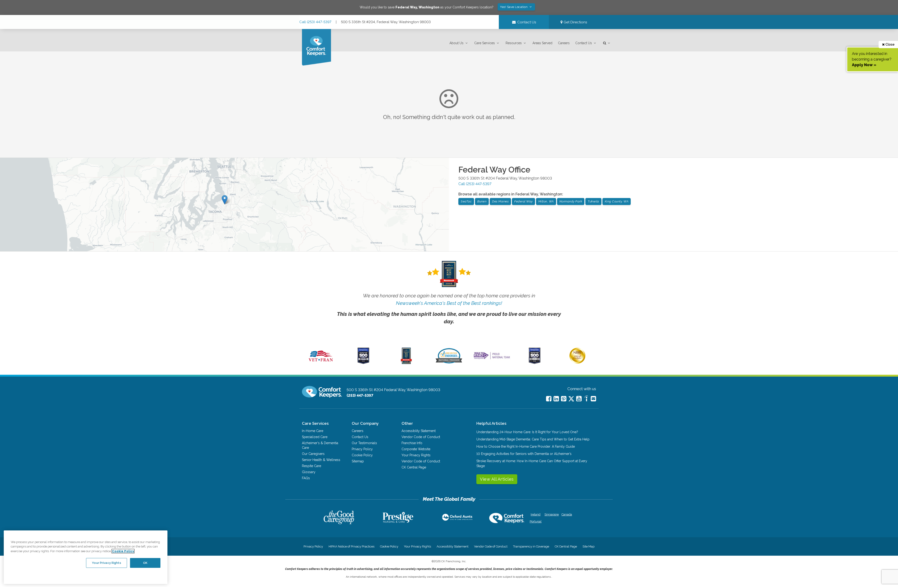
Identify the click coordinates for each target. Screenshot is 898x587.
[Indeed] (586, 399)
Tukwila (593, 201)
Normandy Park (570, 201)
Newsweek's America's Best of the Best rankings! (449, 303)
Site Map (588, 546)
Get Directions (575, 22)
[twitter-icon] (571, 399)
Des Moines (500, 201)
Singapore (551, 514)
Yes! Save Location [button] (514, 7)
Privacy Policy (362, 449)
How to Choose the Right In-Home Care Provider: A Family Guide (525, 446)
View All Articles (497, 479)
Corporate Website (416, 449)
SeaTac (466, 201)
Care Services (484, 43)
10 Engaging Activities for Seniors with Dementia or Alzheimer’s (524, 454)
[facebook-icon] (548, 398)
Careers (564, 43)
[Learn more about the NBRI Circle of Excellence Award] (577, 362)
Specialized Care (314, 437)
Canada (566, 514)
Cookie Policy (362, 455)
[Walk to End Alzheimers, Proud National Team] (492, 359)
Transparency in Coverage (531, 546)
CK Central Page (414, 467)
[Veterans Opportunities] (320, 363)
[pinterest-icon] (563, 398)
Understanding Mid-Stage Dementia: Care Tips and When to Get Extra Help (533, 439)
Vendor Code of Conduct (421, 437)
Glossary (308, 472)
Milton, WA (546, 201)
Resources (514, 43)
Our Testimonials (364, 443)
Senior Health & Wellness (321, 460)
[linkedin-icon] (556, 398)
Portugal (536, 521)
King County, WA (617, 201)
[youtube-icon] (579, 398)
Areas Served (542, 43)
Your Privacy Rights (416, 455)
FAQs (306, 478)
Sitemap (358, 461)
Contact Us (583, 43)
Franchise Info (412, 443)
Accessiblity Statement (419, 431)
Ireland (535, 514)
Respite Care (311, 466)
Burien (481, 201)
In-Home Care (312, 431)
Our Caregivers (313, 454)
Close (889, 44)
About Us (456, 43)
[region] (85, 557)
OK (145, 563)
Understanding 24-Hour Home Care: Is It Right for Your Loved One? (527, 432)
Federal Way (523, 201)
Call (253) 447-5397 (315, 22)
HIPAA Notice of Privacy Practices (351, 546)
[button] (459, 43)
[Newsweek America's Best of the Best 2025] (406, 363)
